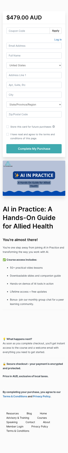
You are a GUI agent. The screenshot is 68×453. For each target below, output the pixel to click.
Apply (55, 30)
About (46, 422)
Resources (12, 413)
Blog (29, 413)
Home (43, 413)
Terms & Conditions (15, 396)
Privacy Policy (41, 396)
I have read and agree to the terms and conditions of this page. (32, 136)
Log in (58, 39)
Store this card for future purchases (32, 126)
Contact (30, 422)
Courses (42, 417)
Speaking (12, 422)
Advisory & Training (17, 417)
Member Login (14, 426)
